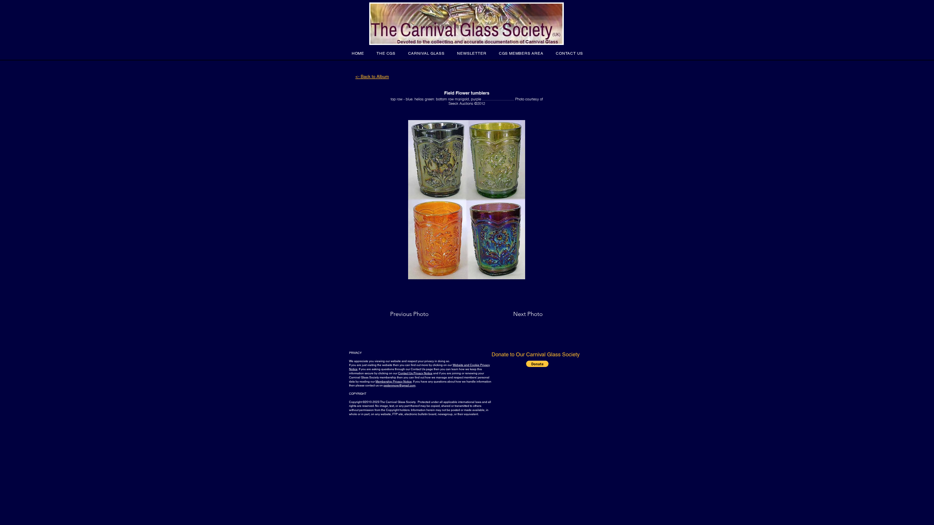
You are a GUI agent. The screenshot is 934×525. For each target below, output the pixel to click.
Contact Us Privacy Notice (415, 373)
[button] (386, 53)
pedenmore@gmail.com (399, 385)
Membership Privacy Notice (394, 381)
